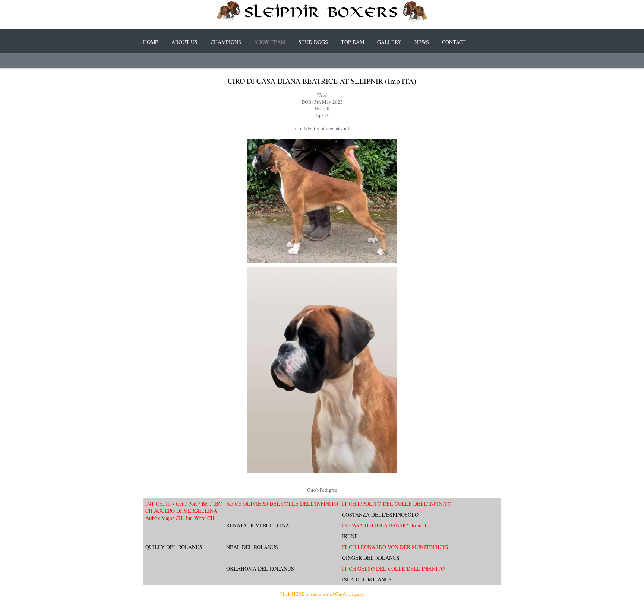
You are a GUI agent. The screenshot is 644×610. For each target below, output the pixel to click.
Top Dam (352, 41)
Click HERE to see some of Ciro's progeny (322, 594)
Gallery (389, 41)
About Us (184, 41)
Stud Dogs (313, 41)
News (421, 41)
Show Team (269, 41)
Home (150, 41)
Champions (226, 41)
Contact (454, 41)
